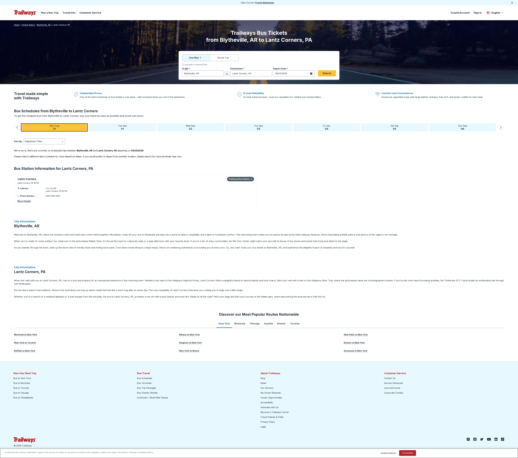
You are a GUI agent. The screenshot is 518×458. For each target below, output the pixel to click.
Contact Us (390, 378)
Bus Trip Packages (146, 388)
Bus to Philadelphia (23, 397)
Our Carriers (266, 388)
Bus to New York (22, 378)
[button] (17, 127)
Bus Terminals (144, 383)
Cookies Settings (388, 453)
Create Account (460, 12)
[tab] (224, 323)
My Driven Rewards (270, 392)
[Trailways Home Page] (25, 13)
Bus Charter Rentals (147, 392)
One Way (194, 57)
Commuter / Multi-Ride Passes (152, 397)
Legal (263, 426)
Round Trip (223, 57)
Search (327, 73)
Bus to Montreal (21, 383)
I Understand (407, 453)
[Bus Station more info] (251, 179)
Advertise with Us (269, 407)
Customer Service (90, 12)
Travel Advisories (264, 2)
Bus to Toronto (21, 388)
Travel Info (68, 12)
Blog (262, 378)
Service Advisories (393, 383)
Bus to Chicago (21, 392)
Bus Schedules (144, 378)
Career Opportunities (271, 397)
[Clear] (221, 73)
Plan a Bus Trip (49, 12)
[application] (135, 190)
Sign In (478, 12)
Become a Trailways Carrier (275, 412)
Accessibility (266, 402)
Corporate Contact (393, 392)
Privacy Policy (267, 422)
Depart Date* (280, 68)
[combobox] (203, 73)
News (263, 383)
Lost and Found (392, 388)
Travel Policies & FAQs (271, 417)
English (495, 13)
